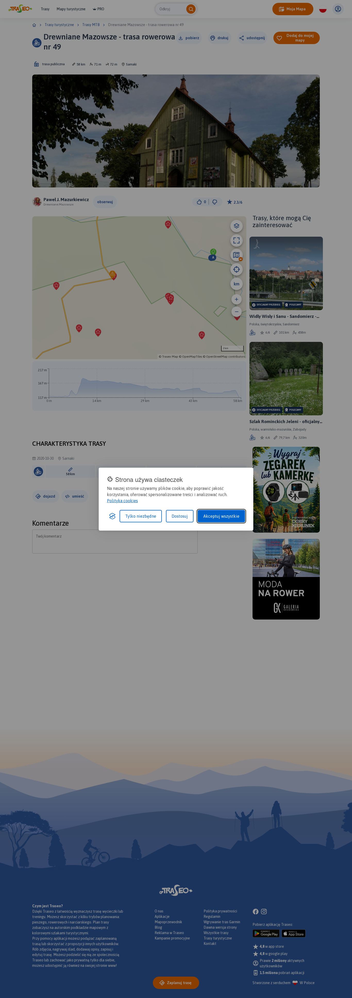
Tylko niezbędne (140, 516)
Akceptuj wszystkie (221, 516)
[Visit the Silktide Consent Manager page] (112, 516)
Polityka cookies (122, 500)
